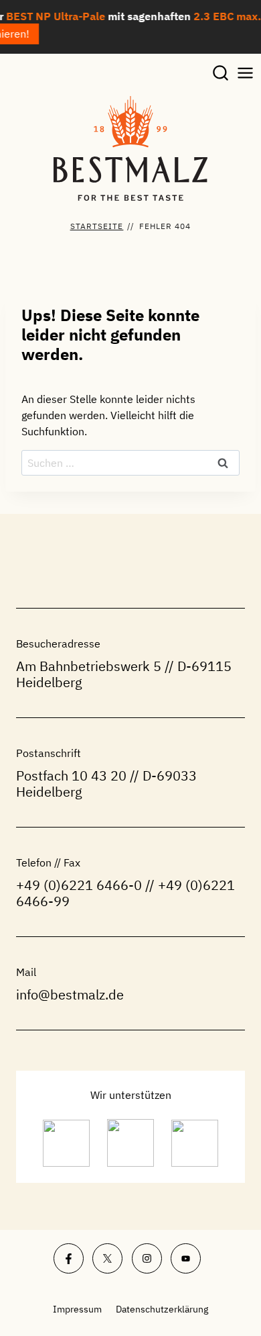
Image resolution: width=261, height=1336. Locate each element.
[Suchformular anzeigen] (220, 73)
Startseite (97, 226)
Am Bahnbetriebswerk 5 (88, 666)
